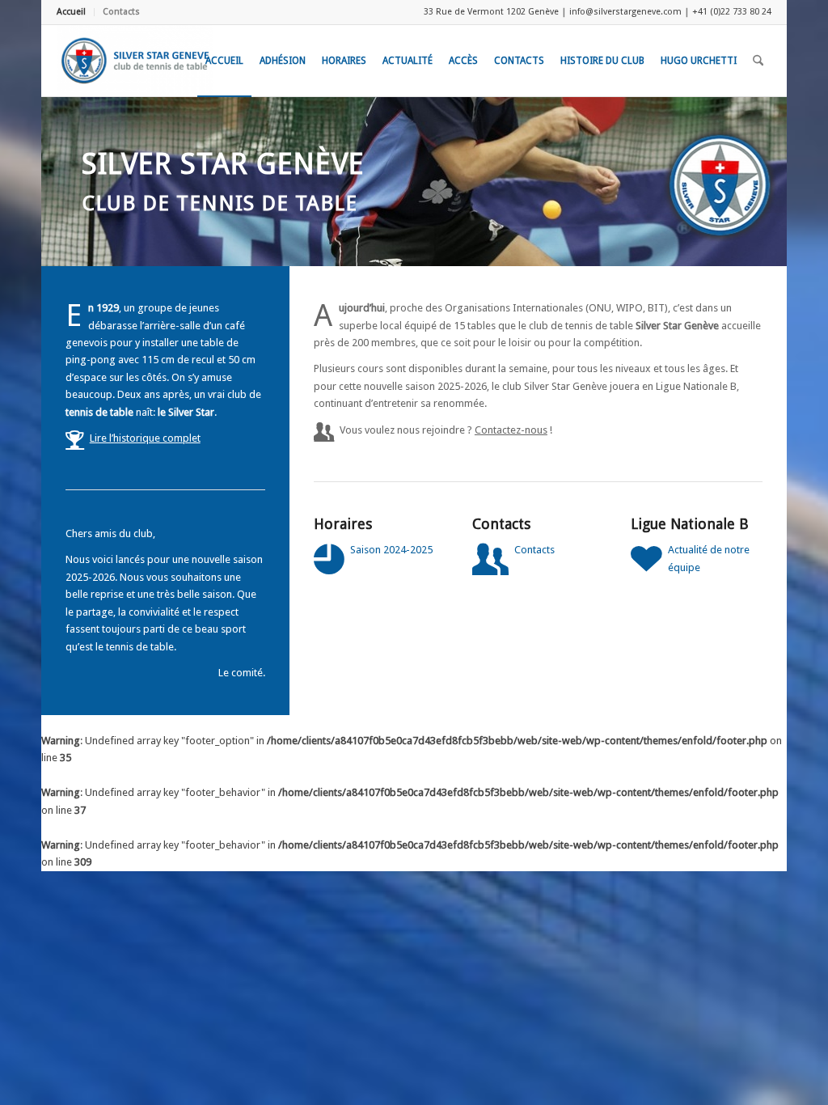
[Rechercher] (758, 60)
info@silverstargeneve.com (625, 11)
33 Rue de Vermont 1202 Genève (491, 11)
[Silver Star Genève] (135, 60)
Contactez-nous (511, 430)
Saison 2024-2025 (391, 550)
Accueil (71, 11)
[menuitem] (76, 12)
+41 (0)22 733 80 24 (731, 11)
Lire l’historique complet (145, 438)
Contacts (121, 11)
